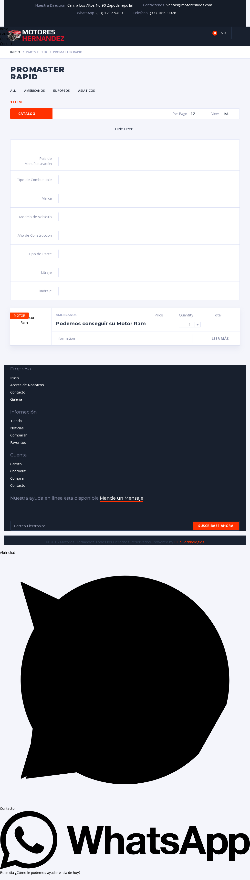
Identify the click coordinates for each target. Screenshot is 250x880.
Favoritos (18, 442)
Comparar (18, 435)
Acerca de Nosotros (27, 384)
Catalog (26, 113)
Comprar (17, 478)
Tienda (16, 420)
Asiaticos (86, 90)
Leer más (220, 338)
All (13, 90)
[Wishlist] (190, 33)
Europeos (61, 90)
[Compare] (203, 33)
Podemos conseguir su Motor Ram (101, 323)
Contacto (17, 392)
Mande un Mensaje (121, 498)
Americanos (34, 90)
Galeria (16, 399)
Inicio (15, 52)
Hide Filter (124, 128)
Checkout (18, 470)
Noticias (17, 427)
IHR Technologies (189, 541)
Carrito (16, 463)
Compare (147, 338)
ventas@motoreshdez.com (189, 4)
